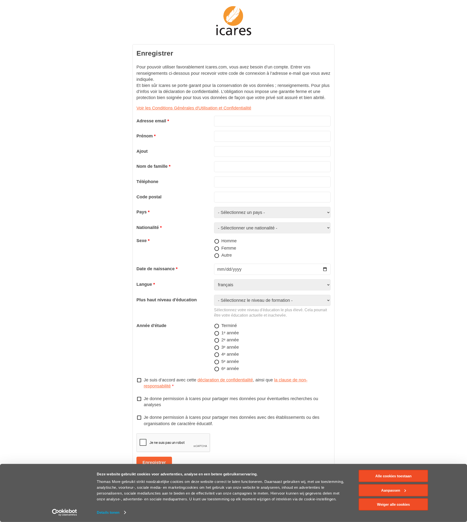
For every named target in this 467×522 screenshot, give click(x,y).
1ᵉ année (230, 332)
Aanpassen (390, 490)
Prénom (144, 136)
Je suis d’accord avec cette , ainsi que (225, 383)
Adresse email (151, 120)
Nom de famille (152, 166)
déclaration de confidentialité (225, 380)
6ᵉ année (230, 368)
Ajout (142, 151)
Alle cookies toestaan (393, 476)
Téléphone (147, 181)
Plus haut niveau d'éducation (166, 299)
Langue (144, 284)
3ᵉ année (230, 347)
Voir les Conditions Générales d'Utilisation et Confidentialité (193, 108)
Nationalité (147, 227)
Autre (226, 255)
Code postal (149, 196)
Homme (229, 240)
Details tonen (108, 512)
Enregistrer (154, 462)
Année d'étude (151, 325)
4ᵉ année (230, 354)
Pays (141, 212)
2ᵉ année (230, 339)
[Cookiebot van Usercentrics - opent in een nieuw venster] (64, 512)
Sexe (141, 240)
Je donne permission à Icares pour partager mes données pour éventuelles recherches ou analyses (231, 401)
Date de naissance (155, 268)
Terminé (229, 325)
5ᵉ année (230, 361)
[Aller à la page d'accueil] (233, 21)
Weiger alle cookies (393, 504)
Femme (228, 248)
